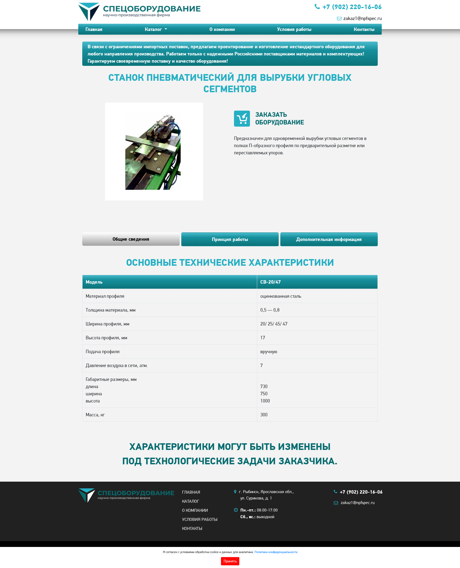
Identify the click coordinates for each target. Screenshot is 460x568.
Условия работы (294, 29)
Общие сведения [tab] (131, 239)
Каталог (154, 29)
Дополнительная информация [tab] (329, 239)
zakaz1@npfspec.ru (362, 18)
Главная (93, 29)
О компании (222, 29)
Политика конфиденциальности (275, 552)
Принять (230, 561)
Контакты (364, 29)
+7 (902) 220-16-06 (352, 7)
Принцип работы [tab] (230, 239)
